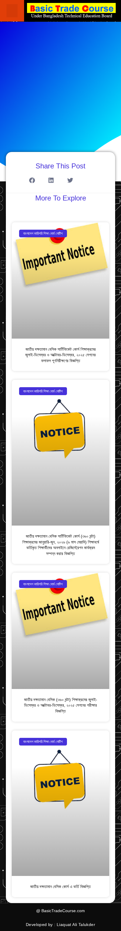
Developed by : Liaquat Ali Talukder (60, 924)
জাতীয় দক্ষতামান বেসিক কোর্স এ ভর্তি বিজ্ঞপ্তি (60, 886)
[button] (12, 10)
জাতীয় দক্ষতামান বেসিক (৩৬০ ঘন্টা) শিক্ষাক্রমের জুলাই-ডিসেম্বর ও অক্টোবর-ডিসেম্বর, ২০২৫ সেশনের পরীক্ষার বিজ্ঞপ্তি (60, 705)
